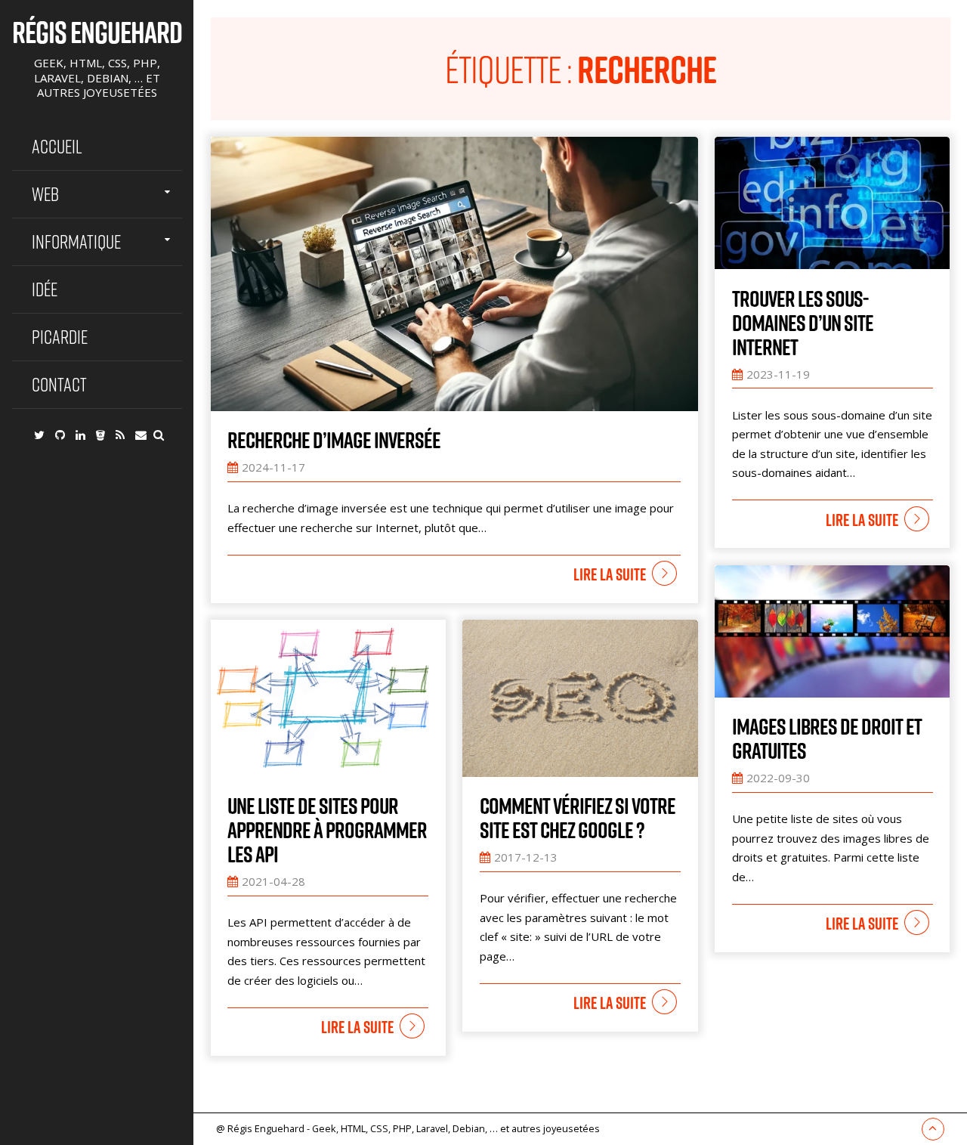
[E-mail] (141, 434)
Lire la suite (609, 574)
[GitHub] (60, 434)
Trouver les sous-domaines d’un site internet (802, 323)
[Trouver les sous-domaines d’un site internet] (832, 203)
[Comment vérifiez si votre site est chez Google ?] (579, 698)
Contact (59, 384)
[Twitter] (39, 434)
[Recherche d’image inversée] (454, 274)
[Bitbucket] (100, 434)
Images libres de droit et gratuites (827, 738)
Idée (44, 289)
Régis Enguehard (97, 32)
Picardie (60, 336)
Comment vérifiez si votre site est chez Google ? (577, 818)
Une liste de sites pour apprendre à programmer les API (327, 830)
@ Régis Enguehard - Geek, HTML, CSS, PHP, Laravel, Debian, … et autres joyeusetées (408, 1128)
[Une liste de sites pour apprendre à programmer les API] (328, 698)
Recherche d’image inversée (333, 440)
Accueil (57, 146)
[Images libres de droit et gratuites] (832, 631)
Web (45, 193)
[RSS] (120, 434)
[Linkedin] (80, 434)
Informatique (76, 241)
